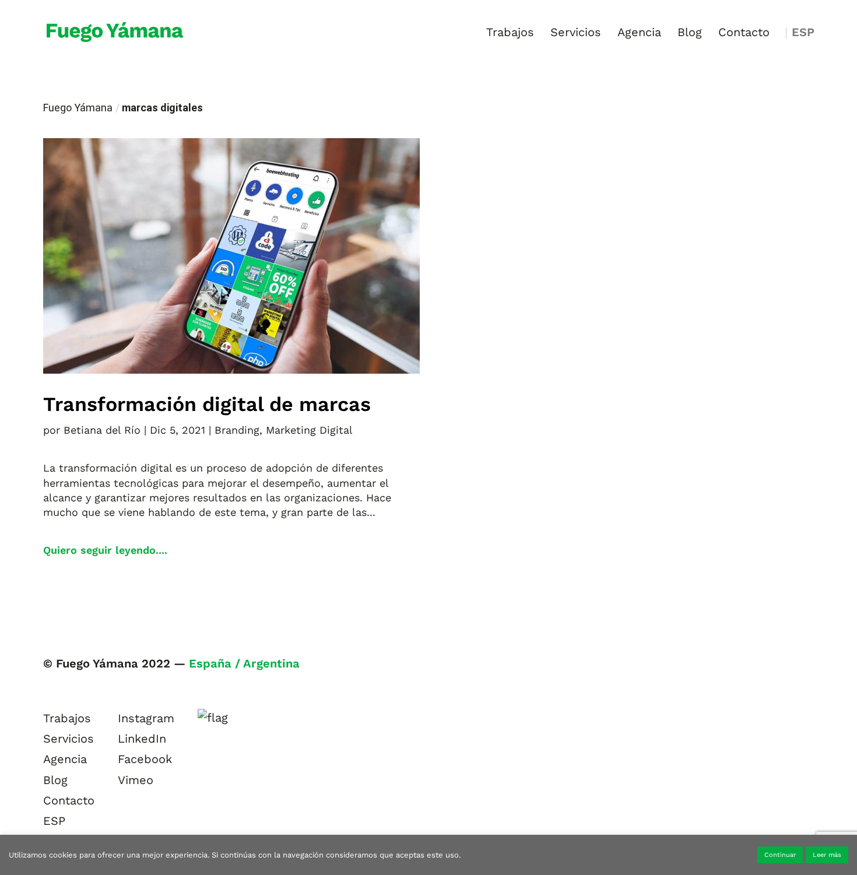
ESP (803, 33)
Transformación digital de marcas (207, 404)
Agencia (639, 33)
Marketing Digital (309, 430)
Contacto (744, 33)
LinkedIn (142, 739)
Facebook (145, 759)
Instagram (146, 718)
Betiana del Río (102, 430)
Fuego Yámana (78, 107)
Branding (237, 430)
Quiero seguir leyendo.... (105, 550)
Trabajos (510, 33)
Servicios (575, 33)
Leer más (827, 855)
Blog (689, 33)
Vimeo (135, 780)
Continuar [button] (780, 855)
